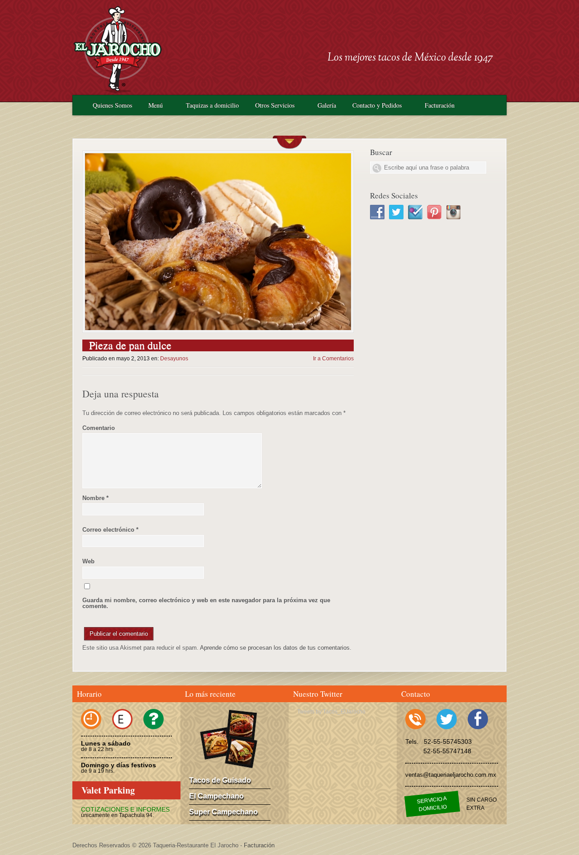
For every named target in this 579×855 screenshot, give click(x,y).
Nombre (95, 498)
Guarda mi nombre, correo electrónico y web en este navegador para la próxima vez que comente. (206, 603)
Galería (327, 105)
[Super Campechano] (241, 752)
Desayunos (174, 358)
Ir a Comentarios (333, 358)
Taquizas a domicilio (212, 105)
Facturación (440, 105)
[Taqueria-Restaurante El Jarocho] (117, 91)
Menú (155, 105)
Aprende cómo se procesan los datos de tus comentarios (275, 647)
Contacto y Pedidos (377, 105)
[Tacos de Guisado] (216, 743)
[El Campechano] (241, 725)
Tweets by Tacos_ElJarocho (331, 712)
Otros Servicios (274, 105)
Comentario (98, 428)
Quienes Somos (112, 105)
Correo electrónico (110, 530)
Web (88, 561)
